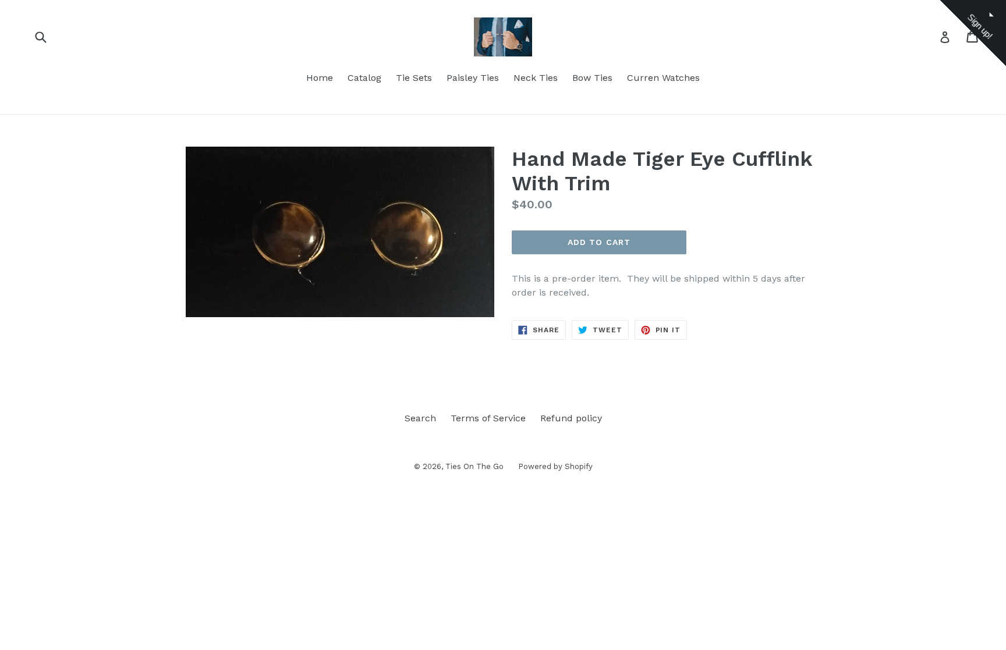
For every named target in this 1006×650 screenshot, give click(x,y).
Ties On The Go (474, 466)
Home (319, 77)
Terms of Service (488, 418)
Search (420, 418)
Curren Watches (663, 77)
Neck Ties (535, 77)
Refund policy (571, 418)
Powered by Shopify (555, 466)
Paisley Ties (473, 77)
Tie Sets (414, 77)
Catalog (364, 77)
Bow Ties (592, 77)
